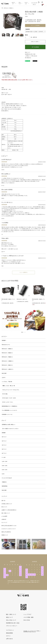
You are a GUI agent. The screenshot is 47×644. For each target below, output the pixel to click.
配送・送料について (11, 614)
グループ (20, 3)
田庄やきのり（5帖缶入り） (7, 365)
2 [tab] (23, 332)
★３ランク (4, 440)
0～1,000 (3, 457)
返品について (27, 52)
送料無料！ (4, 340)
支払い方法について (11, 620)
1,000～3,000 (4, 461)
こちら (18, 79)
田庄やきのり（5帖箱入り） (7, 352)
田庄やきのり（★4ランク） (22, 299)
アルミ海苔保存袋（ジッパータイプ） (9, 410)
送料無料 (4, 432)
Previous (3, 22)
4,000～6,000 (4, 469)
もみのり (4, 377)
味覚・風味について (6, 513)
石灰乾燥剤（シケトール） (7, 414)
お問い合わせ (9, 638)
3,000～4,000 (4, 465)
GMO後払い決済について (7, 503)
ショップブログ (27, 614)
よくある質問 (4, 516)
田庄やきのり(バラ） (6, 344)
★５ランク (4, 449)
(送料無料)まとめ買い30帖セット (8, 424)
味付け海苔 (4, 373)
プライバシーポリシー (11, 625)
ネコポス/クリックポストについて (9, 528)
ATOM (28, 620)
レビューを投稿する (23, 272)
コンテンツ (26, 3)
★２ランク (4, 436)
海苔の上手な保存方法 (6, 531)
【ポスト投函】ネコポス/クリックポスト (10, 428)
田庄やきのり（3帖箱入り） (7, 348)
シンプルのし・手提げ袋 (7, 381)
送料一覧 (3, 500)
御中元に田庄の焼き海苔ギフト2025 (9, 525)
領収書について (5, 535)
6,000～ (3, 473)
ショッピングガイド (34, 3)
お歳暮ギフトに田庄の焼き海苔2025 (9, 509)
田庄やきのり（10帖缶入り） (8, 369)
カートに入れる (35, 47)
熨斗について (4, 506)
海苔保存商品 (4, 486)
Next (22, 22)
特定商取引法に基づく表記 (30, 54)
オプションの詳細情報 (35, 25)
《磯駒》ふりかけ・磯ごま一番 (8, 385)
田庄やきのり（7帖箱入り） (7, 356)
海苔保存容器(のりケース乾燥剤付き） (10, 406)
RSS (25, 620)
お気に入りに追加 (34, 41)
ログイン (8, 635)
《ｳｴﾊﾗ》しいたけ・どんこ (7, 402)
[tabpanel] (12, 320)
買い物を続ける (28, 57)
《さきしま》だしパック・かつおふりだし (10, 389)
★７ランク (4, 453)
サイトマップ (4, 522)
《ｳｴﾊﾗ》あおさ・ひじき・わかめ (9, 398)
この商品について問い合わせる (31, 55)
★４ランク (4, 445)
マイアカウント (10, 630)
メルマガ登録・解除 (28, 617)
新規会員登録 (9, 633)
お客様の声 (4, 519)
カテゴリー (13, 3)
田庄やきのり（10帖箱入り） (8, 361)
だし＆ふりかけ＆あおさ (7, 477)
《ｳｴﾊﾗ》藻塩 (4, 393)
